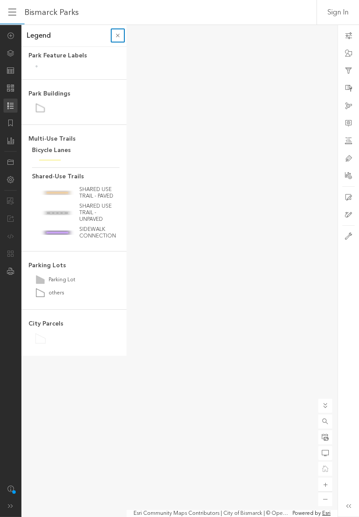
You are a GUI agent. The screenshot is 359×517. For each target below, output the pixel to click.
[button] (325, 421)
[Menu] (12, 12)
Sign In (337, 12)
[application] (179, 271)
